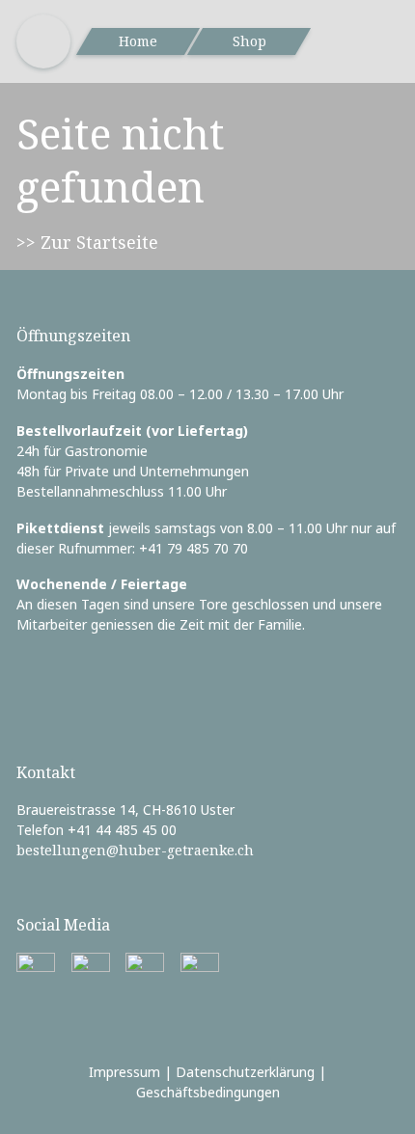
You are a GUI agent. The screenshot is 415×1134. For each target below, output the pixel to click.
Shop (249, 41)
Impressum (124, 1072)
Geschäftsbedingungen (208, 1092)
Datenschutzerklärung (245, 1072)
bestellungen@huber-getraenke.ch (135, 850)
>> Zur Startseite (87, 242)
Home (138, 41)
